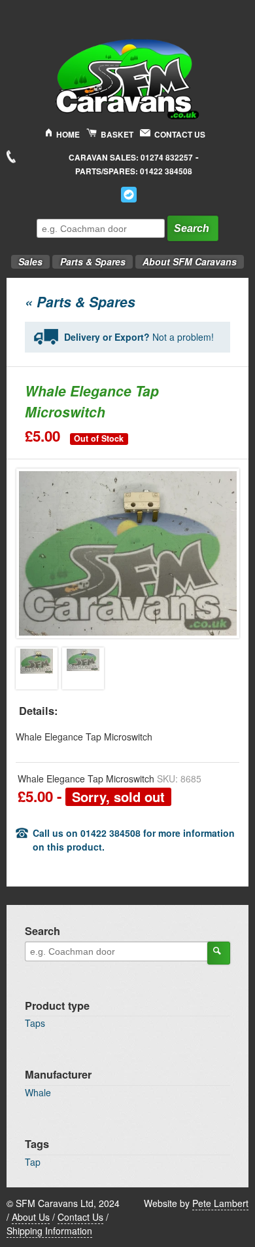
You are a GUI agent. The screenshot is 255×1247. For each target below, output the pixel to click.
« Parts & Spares (80, 301)
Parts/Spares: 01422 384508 (133, 171)
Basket (117, 134)
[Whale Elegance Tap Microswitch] (37, 668)
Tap (33, 1161)
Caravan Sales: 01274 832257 (131, 157)
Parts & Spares (88, 258)
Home (68, 134)
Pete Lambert (220, 1203)
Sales (26, 258)
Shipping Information (49, 1230)
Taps (35, 1022)
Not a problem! (139, 336)
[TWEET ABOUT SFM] (129, 194)
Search (191, 228)
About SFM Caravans (190, 261)
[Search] (219, 953)
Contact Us (179, 134)
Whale (38, 1092)
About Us (31, 1216)
